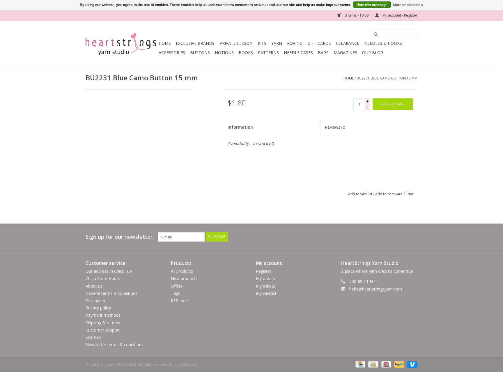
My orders (265, 278)
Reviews (335, 127)
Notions (224, 52)
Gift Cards (319, 43)
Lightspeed (188, 364)
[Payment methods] (359, 364)
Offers (177, 286)
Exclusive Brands (195, 43)
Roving (294, 43)
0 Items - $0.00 (356, 15)
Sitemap (93, 337)
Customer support (103, 330)
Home (165, 43)
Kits (262, 43)
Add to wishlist (360, 194)
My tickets (265, 286)
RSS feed (179, 300)
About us (94, 286)
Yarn (276, 43)
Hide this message (372, 5)
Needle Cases (298, 52)
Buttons (200, 52)
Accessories (172, 52)
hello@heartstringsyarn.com (375, 289)
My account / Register (399, 15)
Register (263, 271)
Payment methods (103, 315)
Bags (323, 52)
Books (246, 52)
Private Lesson (236, 43)
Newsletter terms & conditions (115, 344)
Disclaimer (95, 300)
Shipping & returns (103, 322)
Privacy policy (98, 308)
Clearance (347, 43)
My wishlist (266, 293)
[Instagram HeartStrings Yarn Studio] (412, 237)
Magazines (345, 52)
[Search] (374, 35)
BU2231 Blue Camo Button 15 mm (387, 78)
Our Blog (372, 52)
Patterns (268, 52)
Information (240, 127)
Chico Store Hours (103, 278)
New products (184, 278)
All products (182, 271)
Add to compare (389, 194)
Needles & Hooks (383, 43)
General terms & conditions (111, 293)
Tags (175, 293)
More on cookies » (408, 5)
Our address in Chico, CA (109, 271)
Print (409, 194)
